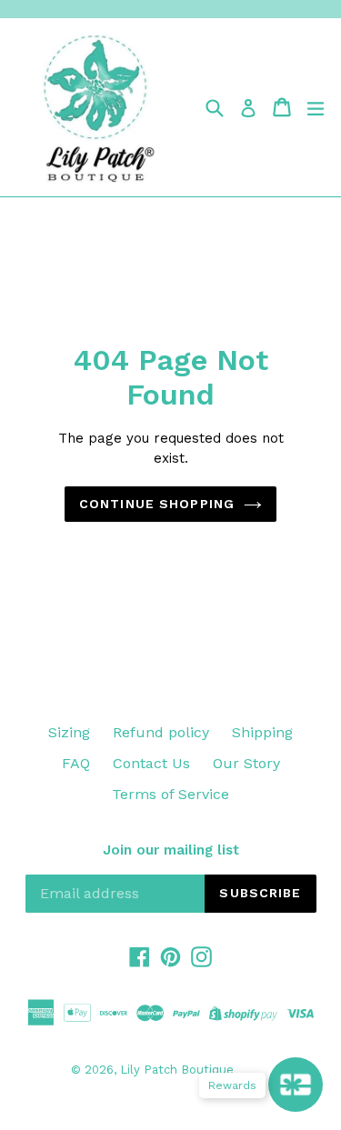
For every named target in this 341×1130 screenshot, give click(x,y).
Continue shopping (157, 503)
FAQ (76, 763)
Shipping (262, 732)
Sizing (69, 732)
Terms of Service (170, 794)
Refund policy (161, 732)
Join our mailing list (171, 850)
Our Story (246, 763)
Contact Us (151, 763)
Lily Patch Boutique (177, 1069)
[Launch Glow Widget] (295, 1084)
